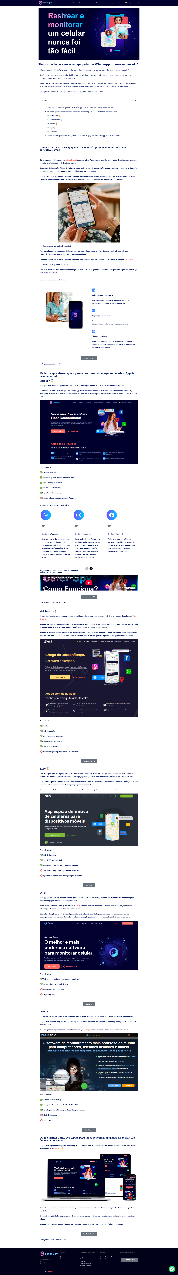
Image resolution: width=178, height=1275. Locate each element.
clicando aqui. (130, 259)
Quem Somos (63, 1257)
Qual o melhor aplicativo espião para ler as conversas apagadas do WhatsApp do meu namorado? (83, 136)
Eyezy (52, 128)
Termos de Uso (104, 1259)
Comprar (82, 1261)
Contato (62, 1259)
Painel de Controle (85, 1265)
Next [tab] (91, 568)
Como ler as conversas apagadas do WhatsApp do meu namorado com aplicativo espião (80, 108)
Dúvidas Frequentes (85, 1263)
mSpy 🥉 (53, 124)
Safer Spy (57, 1148)
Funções (82, 1257)
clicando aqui (71, 160)
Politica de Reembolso (106, 1257)
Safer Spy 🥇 (55, 116)
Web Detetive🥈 (56, 120)
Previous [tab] (86, 568)
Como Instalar (84, 1259)
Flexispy (53, 132)
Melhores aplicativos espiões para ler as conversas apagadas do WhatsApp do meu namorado (82, 112)
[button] (135, 101)
